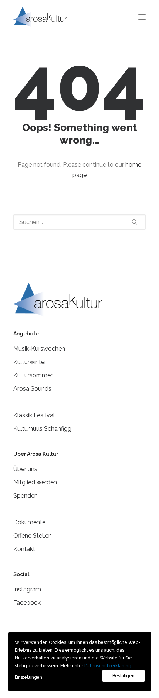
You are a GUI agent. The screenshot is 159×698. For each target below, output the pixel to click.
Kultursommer (33, 375)
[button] (142, 17)
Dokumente (29, 522)
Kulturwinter (29, 361)
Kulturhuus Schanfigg (42, 428)
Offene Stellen (32, 535)
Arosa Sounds (32, 388)
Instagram (27, 589)
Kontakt (24, 548)
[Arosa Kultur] (40, 17)
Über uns (25, 468)
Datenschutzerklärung (107, 665)
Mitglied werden (35, 482)
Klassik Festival (34, 415)
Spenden (25, 495)
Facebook (27, 602)
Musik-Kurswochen (39, 348)
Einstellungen (28, 677)
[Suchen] (79, 222)
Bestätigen (123, 675)
